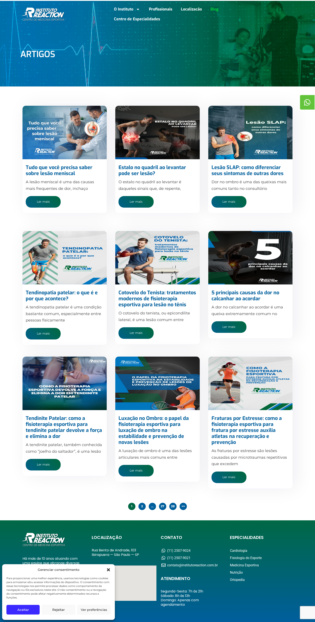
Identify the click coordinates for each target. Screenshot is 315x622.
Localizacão (191, 9)
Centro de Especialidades (137, 19)
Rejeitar (58, 610)
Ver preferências (94, 610)
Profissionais (160, 9)
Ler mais (43, 202)
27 (163, 506)
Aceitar (23, 610)
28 (173, 506)
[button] (108, 570)
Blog (214, 9)
